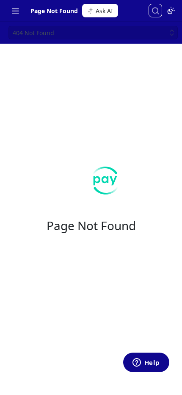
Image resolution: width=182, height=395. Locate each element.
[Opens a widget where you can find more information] (146, 363)
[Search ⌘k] (155, 10)
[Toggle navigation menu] (15, 10)
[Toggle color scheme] (171, 10)
